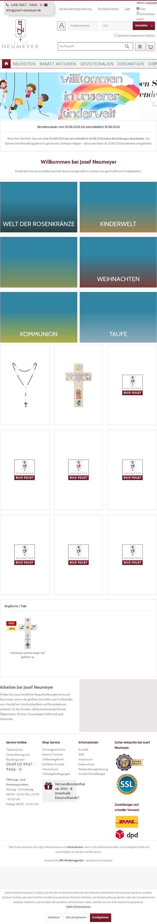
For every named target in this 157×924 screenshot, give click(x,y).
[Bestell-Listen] (140, 46)
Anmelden (141, 25)
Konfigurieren (100, 917)
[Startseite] (6, 63)
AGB (81, 754)
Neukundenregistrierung (75, 9)
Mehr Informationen (78, 907)
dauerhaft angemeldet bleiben (136, 35)
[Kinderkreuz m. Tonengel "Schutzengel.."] (78, 385)
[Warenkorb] (151, 46)
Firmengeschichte (53, 749)
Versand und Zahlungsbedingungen (56, 771)
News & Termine (52, 754)
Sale (127, 9)
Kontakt (83, 749)
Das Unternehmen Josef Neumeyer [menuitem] (145, 9)
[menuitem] (61, 25)
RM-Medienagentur (71, 860)
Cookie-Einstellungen (91, 774)
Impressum (85, 759)
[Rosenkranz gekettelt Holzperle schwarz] (24, 385)
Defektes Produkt (53, 764)
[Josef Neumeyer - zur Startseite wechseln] (20, 33)
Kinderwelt (78, 95)
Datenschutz (86, 764)
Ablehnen (54, 917)
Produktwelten (108, 9)
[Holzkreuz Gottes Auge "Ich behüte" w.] (28, 633)
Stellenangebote (53, 759)
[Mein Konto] (61, 26)
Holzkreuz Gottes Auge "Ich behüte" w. (27, 655)
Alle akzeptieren (76, 917)
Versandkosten (75, 847)
